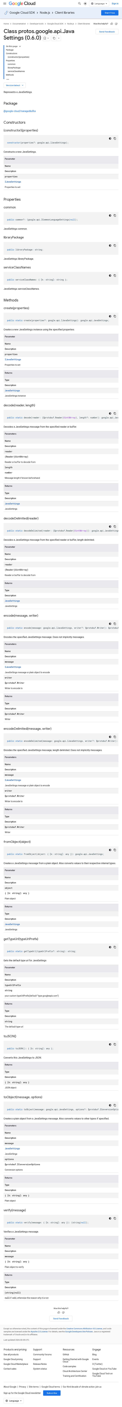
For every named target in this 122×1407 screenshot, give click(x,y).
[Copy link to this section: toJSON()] (19, 1036)
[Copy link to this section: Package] (20, 104)
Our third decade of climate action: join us (82, 1387)
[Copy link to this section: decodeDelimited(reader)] (41, 518)
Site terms (34, 1387)
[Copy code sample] (114, 138)
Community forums (42, 1354)
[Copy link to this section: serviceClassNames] (34, 267)
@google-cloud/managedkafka (20, 111)
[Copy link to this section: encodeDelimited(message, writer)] (54, 729)
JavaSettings (12, 390)
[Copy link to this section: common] (19, 207)
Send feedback (107, 31)
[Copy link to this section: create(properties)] (32, 308)
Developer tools (36, 24)
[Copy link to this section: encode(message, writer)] (41, 616)
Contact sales (10, 1369)
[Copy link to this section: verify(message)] (29, 1210)
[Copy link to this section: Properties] (25, 200)
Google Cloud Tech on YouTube (102, 1374)
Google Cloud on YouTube (104, 1369)
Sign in (115, 3)
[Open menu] (5, 3)
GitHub (66, 1354)
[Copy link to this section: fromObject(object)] (34, 842)
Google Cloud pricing (13, 1359)
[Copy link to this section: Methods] (22, 300)
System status (40, 1369)
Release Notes (40, 1364)
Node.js (45, 13)
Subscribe (52, 1393)
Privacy (22, 1387)
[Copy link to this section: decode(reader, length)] (38, 405)
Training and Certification (74, 1376)
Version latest (15, 85)
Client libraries (65, 13)
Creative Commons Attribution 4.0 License (84, 1328)
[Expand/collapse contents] (20, 46)
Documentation (19, 24)
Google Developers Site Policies (79, 1331)
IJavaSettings (13, 181)
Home (6, 24)
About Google (10, 1387)
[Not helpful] (116, 24)
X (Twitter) (97, 1364)
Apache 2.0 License (39, 1331)
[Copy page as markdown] (54, 38)
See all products (11, 1354)
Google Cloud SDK (22, 13)
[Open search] (79, 3)
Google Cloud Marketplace (16, 1364)
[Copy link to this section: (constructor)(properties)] (41, 130)
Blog (94, 1354)
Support (37, 1359)
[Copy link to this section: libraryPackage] (27, 237)
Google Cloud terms (51, 1387)
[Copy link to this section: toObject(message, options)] (45, 1097)
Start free (110, 12)
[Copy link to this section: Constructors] (29, 123)
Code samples (69, 1366)
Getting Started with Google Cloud (76, 1360)
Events (95, 1359)
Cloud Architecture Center (75, 1371)
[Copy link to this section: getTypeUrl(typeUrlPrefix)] (41, 939)
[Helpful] (112, 24)
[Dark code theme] (110, 138)
